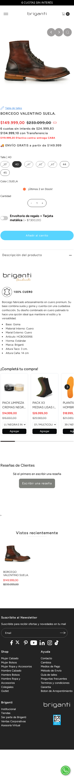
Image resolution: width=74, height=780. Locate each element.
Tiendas (5, 713)
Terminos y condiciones (55, 683)
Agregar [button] (14, 431)
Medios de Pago (50, 666)
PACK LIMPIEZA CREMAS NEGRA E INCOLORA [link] (14, 405)
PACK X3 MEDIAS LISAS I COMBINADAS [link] (43, 405)
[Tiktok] (56, 643)
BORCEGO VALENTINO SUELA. (16, 573)
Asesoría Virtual (10, 725)
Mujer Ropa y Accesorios (16, 666)
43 (52, 164)
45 (5, 172)
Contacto (46, 658)
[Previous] (51, 32)
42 (40, 164)
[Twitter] (18, 643)
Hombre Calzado (11, 670)
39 (4, 164)
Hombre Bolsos (10, 674)
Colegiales (7, 687)
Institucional (8, 709)
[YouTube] (33, 643)
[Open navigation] (6, 14)
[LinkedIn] (42, 643)
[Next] (59, 32)
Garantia (46, 687)
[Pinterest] (26, 643)
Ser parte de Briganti (13, 717)
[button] (67, 387)
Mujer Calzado (9, 658)
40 (17, 164)
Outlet (5, 691)
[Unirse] (63, 633)
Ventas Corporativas (13, 721)
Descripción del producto (22, 255)
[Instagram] (49, 643)
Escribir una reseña (37, 483)
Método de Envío (51, 670)
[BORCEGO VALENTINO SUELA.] (17, 554)
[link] (14, 387)
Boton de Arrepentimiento (56, 691)
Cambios (46, 662)
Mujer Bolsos (9, 662)
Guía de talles (49, 674)
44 (64, 164)
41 (28, 164)
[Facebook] (11, 643)
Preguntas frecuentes (54, 678)
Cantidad (5, 196)
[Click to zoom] (67, 32)
